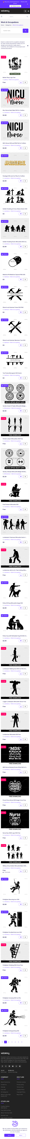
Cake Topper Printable (6, 1118)
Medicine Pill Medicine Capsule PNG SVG (14, 274)
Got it (9, 1135)
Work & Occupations (14, 79)
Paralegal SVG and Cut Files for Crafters (14, 176)
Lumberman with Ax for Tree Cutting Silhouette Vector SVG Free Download (15, 570)
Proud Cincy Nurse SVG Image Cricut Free (14, 800)
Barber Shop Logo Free (9, 77)
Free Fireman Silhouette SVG (10, 504)
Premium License (21, 1082)
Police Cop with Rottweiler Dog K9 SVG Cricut (15, 636)
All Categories (4, 1092)
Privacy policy (20, 1084)
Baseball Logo (4, 1115)
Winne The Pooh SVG (6, 1113)
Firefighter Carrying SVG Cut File (12, 998)
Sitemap (3, 1087)
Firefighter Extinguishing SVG (11, 1031)
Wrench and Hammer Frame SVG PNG (13, 307)
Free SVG (3, 1089)
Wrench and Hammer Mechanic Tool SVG (14, 340)
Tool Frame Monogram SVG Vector (12, 373)
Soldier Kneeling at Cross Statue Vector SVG (15, 209)
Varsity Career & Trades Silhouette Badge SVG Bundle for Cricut (15, 406)
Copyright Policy (21, 1092)
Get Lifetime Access (15, 6)
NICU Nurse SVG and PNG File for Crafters (14, 143)
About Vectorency (5, 1082)
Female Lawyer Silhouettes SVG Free (13, 438)
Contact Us (4, 1084)
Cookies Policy (20, 1089)
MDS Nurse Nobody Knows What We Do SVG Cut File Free (15, 767)
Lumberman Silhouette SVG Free (12, 734)
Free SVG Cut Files (6, 1110)
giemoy (6, 79)
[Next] (21, 1042)
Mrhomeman (7, 408)
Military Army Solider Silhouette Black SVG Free (15, 866)
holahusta (6, 276)
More (20, 1135)
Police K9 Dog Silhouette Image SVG (13, 603)
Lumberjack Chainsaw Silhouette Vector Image (15, 537)
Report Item (20, 1094)
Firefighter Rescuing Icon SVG (11, 899)
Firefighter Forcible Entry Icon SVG (12, 932)
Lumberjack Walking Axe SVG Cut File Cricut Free (15, 668)
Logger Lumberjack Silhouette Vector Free (14, 701)
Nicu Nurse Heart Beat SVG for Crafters (13, 110)
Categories (8, 25)
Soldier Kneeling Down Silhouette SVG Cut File (15, 241)
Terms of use (20, 1087)
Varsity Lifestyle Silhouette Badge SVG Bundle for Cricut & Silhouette (15, 471)
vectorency (7, 112)
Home (2, 25)
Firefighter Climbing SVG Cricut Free (13, 965)
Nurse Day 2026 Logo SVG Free (11, 833)
